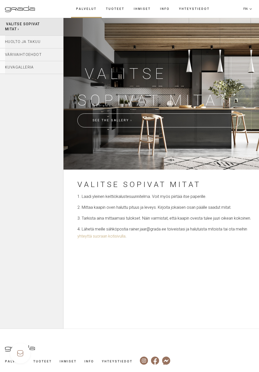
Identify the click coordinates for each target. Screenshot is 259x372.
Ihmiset (142, 9)
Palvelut (86, 9)
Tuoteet (115, 9)
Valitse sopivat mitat (22, 26)
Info (165, 9)
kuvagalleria (19, 67)
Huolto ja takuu (22, 42)
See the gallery (111, 120)
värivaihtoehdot (23, 55)
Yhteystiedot (194, 9)
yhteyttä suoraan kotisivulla (101, 236)
